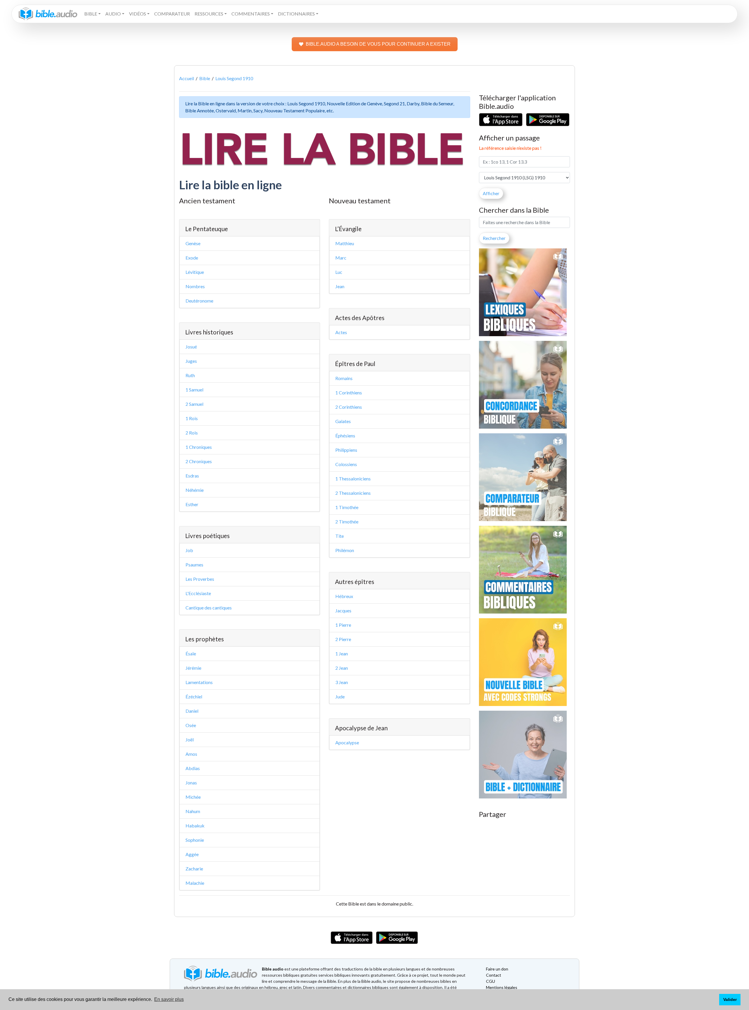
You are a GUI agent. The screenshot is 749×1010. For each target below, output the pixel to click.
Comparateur (172, 13)
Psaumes (194, 564)
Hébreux (344, 596)
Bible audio (273, 968)
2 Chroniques (198, 461)
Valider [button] (730, 999)
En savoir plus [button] (169, 999)
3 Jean (341, 682)
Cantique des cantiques (208, 607)
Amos (191, 754)
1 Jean (341, 653)
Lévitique (194, 272)
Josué (191, 346)
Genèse (192, 243)
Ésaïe (190, 653)
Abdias (192, 768)
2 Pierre (343, 639)
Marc (340, 257)
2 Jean (341, 668)
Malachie (194, 883)
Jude (340, 696)
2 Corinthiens (348, 407)
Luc (338, 272)
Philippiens (346, 450)
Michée (193, 797)
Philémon (344, 550)
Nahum (192, 811)
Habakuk (195, 825)
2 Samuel (194, 404)
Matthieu (344, 243)
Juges (191, 361)
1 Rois (191, 418)
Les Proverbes (199, 579)
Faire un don (497, 968)
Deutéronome (199, 300)
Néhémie (194, 490)
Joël (189, 739)
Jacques (343, 610)
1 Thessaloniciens (353, 478)
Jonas (191, 782)
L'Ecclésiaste (198, 593)
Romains (344, 378)
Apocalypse (347, 742)
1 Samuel (194, 389)
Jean (339, 286)
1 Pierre (343, 625)
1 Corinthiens (348, 392)
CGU (490, 981)
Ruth (190, 375)
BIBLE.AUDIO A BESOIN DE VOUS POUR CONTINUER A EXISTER (378, 44)
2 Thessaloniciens (353, 493)
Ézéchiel (193, 696)
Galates (343, 421)
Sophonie (194, 840)
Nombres (195, 286)
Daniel (191, 711)
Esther (191, 504)
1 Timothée (346, 507)
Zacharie (194, 868)
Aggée (192, 854)
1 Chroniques (198, 447)
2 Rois (191, 432)
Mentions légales (501, 987)
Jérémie (193, 668)
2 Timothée (346, 521)
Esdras (192, 475)
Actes (341, 332)
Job (189, 550)
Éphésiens (345, 435)
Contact (493, 975)
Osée (190, 725)
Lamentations (199, 682)
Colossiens (346, 464)
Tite (339, 536)
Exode (191, 257)
